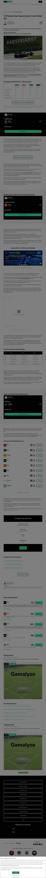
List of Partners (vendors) (5, 869)
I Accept (15, 872)
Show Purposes (16, 875)
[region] (23, 867)
